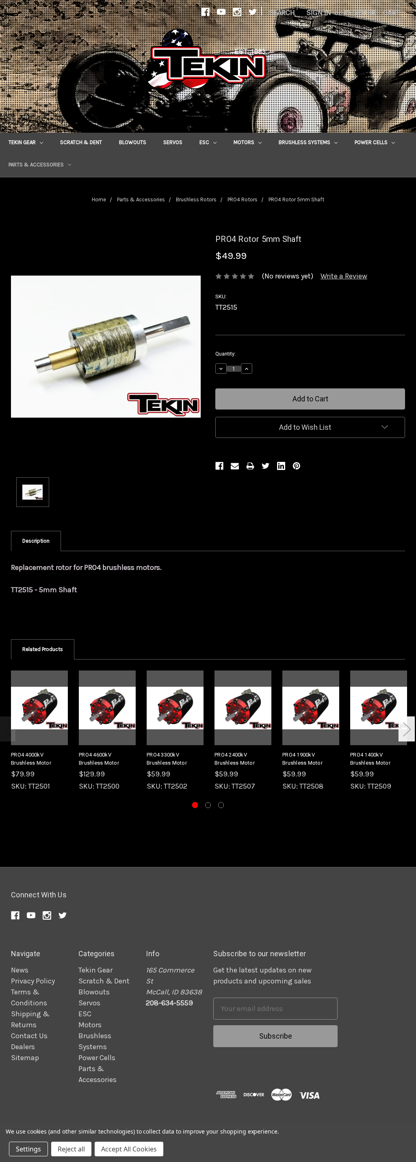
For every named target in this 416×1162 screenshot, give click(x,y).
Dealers (23, 1046)
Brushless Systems (305, 142)
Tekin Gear (23, 142)
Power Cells (372, 142)
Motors (245, 142)
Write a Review (344, 276)
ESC (204, 142)
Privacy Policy (33, 981)
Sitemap (25, 1057)
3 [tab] (221, 805)
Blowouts (132, 142)
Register (359, 12)
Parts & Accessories (37, 165)
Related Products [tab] (42, 649)
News (19, 970)
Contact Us (29, 1035)
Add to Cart (39, 717)
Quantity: (225, 354)
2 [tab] (208, 805)
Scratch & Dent (81, 142)
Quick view (39, 699)
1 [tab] (195, 805)
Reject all (71, 1149)
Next (407, 729)
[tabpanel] (40, 731)
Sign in (318, 12)
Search (282, 12)
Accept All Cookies (129, 1149)
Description (36, 541)
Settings (28, 1149)
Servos (172, 142)
